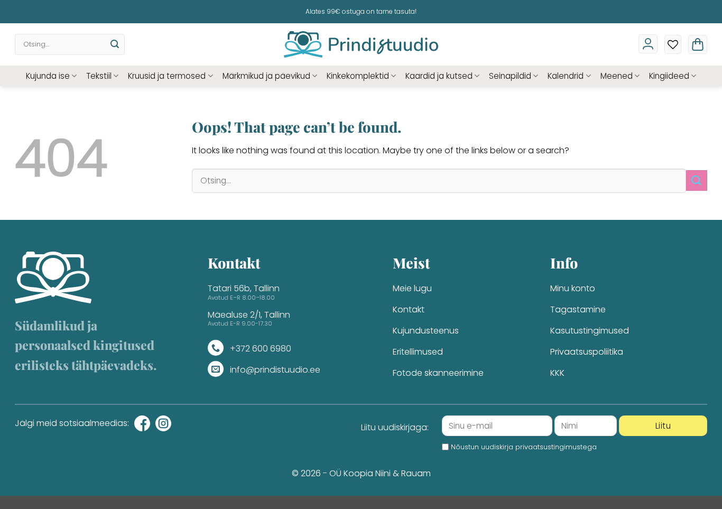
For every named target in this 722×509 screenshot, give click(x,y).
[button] (697, 44)
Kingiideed (669, 75)
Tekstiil (99, 75)
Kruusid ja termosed (167, 75)
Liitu (663, 425)
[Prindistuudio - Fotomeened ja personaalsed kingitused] (361, 44)
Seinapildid (510, 75)
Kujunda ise (48, 75)
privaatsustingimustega (556, 446)
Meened (616, 75)
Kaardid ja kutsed (439, 75)
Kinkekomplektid (358, 75)
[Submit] (115, 44)
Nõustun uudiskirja (524, 446)
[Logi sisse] (648, 43)
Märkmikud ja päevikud (266, 75)
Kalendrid (566, 75)
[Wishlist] (672, 44)
